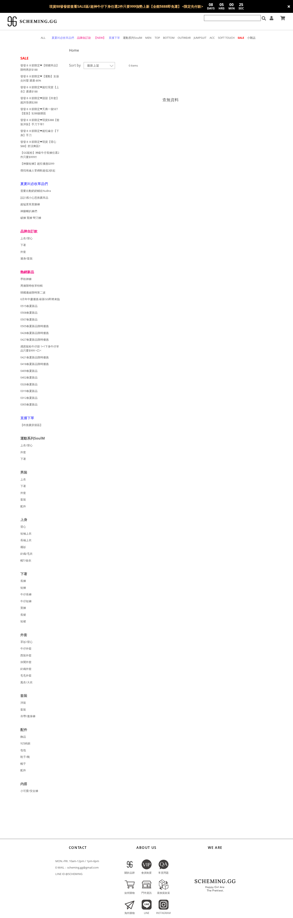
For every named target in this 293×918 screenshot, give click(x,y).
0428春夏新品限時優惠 (34, 333)
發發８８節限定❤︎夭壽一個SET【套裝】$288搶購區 (39, 111)
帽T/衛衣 (25, 560)
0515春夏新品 (29, 306)
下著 (23, 245)
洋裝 (23, 703)
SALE (24, 58)
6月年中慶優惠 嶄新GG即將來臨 (40, 299)
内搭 (23, 783)
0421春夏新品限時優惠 (34, 357)
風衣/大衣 (26, 682)
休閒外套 (26, 662)
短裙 (23, 621)
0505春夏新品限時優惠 (34, 326)
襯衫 (23, 547)
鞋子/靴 (25, 757)
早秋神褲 (26, 279)
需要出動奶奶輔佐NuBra (35, 191)
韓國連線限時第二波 (32, 292)
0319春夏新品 (29, 391)
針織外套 (26, 669)
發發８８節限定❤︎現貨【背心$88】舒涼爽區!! (38, 144)
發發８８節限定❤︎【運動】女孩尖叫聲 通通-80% (39, 78)
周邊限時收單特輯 (31, 286)
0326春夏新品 (29, 384)
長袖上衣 (26, 540)
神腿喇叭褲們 (28, 211)
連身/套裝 (26, 258)
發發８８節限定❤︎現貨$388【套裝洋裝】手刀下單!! (39, 122)
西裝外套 (26, 655)
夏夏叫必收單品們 (34, 183)
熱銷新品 (27, 272)
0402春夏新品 (29, 377)
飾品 (23, 737)
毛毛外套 (26, 675)
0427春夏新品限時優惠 (34, 339)
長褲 (23, 581)
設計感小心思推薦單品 (34, 198)
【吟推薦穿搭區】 (31, 425)
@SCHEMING (73, 874)
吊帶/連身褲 (27, 716)
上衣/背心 (26, 238)
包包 (23, 750)
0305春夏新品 (29, 404)
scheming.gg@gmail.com (83, 867)
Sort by (75, 65)
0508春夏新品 (29, 312)
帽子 (23, 764)
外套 (23, 252)
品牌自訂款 (29, 231)
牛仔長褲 (26, 594)
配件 (23, 506)
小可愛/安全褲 (29, 791)
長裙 (23, 615)
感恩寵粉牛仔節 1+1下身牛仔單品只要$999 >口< (39, 348)
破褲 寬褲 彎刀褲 (30, 218)
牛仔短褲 (26, 601)
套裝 (23, 499)
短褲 (23, 588)
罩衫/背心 (26, 642)
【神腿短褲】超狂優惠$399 (37, 163)
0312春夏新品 (29, 398)
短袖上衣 (26, 533)
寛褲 (23, 608)
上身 (23, 519)
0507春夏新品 (29, 319)
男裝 (23, 472)
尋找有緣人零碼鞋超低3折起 (37, 170)
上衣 (23, 479)
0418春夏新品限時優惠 (34, 364)
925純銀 (25, 743)
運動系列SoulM (32, 438)
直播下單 (27, 418)
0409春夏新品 (29, 371)
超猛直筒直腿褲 (30, 204)
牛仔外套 (26, 648)
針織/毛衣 (26, 554)
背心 (23, 527)
